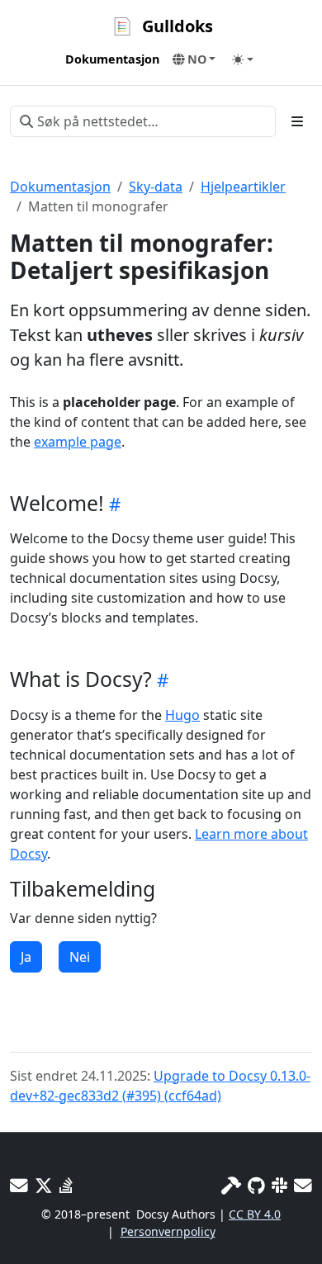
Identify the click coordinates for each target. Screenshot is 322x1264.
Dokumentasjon (60, 187)
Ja (26, 957)
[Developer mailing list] (303, 1185)
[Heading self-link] (112, 504)
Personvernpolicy (168, 1231)
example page (77, 442)
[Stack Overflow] (66, 1185)
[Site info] (231, 1185)
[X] (44, 1185)
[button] (194, 59)
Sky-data (155, 187)
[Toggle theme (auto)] (242, 59)
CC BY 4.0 (255, 1214)
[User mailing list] (19, 1185)
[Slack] (279, 1185)
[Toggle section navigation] (297, 121)
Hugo (182, 715)
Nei (79, 957)
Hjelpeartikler (243, 187)
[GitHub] (256, 1185)
